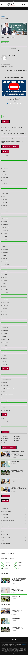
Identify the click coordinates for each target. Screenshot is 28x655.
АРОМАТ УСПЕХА (15, 596)
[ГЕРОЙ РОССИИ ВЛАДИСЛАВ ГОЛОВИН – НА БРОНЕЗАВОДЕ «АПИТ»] (5, 490)
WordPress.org (4, 428)
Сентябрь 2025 (6, 190)
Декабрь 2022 (5, 293)
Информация (10, 13)
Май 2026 (5, 165)
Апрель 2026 (5, 168)
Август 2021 (5, 342)
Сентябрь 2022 (6, 302)
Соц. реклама (5, 42)
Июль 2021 (5, 345)
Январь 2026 (5, 177)
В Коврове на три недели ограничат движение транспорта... (14, 98)
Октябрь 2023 (5, 261)
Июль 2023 (5, 271)
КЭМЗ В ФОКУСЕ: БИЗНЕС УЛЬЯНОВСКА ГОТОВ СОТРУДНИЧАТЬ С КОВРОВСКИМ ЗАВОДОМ (12, 126)
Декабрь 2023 (5, 255)
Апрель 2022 (5, 317)
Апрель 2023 (5, 280)
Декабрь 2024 (5, 218)
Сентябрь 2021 (6, 339)
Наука (4, 391)
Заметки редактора (7, 379)
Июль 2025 (5, 196)
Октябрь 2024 (5, 224)
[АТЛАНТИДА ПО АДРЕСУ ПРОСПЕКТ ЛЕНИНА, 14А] (5, 472)
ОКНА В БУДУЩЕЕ (5, 130)
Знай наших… (6, 382)
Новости (4, 397)
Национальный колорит (8, 394)
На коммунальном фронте (8, 388)
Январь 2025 (5, 215)
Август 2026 (5, 155)
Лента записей (4, 421)
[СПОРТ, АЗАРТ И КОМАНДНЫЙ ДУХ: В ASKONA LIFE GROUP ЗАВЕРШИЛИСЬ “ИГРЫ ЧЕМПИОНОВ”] (5, 580)
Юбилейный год (6, 410)
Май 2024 (5, 240)
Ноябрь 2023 (5, 258)
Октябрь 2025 (5, 187)
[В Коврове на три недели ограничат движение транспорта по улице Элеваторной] (14, 88)
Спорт (4, 407)
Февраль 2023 (5, 286)
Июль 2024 (5, 233)
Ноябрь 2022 (5, 296)
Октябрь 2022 (5, 299)
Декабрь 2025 (5, 180)
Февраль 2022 (5, 324)
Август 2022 (5, 305)
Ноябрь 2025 (5, 183)
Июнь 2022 (5, 311)
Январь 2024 (5, 252)
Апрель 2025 (5, 205)
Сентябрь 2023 (6, 264)
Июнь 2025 (5, 199)
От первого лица (6, 404)
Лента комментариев (5, 424)
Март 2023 (5, 283)
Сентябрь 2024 (6, 227)
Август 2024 (5, 230)
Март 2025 (5, 208)
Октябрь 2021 (5, 336)
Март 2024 (5, 246)
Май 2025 (5, 202)
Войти (2, 418)
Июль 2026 (5, 159)
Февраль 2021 (5, 361)
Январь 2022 (5, 327)
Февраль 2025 (5, 212)
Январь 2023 (5, 289)
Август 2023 (5, 268)
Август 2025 (5, 193)
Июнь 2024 (5, 236)
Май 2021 (5, 352)
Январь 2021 (5, 364)
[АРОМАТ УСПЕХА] (5, 599)
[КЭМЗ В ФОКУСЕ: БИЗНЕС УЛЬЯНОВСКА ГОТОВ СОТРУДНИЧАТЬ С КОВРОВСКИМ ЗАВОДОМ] (5, 454)
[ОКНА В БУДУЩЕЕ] (5, 464)
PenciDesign (24, 644)
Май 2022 (5, 314)
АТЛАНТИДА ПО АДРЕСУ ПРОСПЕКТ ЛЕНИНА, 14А (17, 471)
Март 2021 (5, 358)
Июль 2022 (5, 308)
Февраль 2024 (5, 249)
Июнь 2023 (5, 274)
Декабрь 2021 (5, 330)
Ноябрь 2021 (5, 333)
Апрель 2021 (5, 355)
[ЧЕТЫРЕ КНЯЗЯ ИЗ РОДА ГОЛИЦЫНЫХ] (5, 481)
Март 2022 (5, 321)
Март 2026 (5, 171)
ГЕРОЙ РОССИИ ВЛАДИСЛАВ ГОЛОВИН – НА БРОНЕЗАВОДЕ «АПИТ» (12, 141)
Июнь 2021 (5, 349)
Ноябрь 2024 (5, 221)
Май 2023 (5, 277)
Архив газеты (5, 372)
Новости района (6, 401)
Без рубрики (5, 376)
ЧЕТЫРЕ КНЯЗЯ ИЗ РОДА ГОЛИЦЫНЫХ (10, 138)
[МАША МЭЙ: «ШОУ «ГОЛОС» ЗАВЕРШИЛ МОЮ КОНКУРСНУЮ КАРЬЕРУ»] (5, 590)
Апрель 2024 (5, 243)
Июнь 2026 (5, 162)
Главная (3, 13)
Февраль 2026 (5, 174)
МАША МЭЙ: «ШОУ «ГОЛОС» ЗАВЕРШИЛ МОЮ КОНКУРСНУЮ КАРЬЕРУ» (18, 589)
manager (7, 18)
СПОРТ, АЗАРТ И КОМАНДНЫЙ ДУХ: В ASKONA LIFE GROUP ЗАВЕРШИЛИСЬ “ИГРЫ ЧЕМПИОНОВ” (18, 580)
